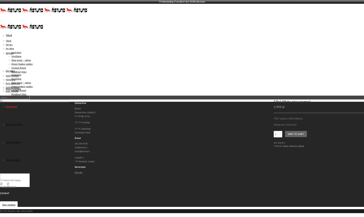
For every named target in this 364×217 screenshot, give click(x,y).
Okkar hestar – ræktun (21, 82)
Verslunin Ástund (18, 68)
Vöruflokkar (16, 79)
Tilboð (9, 35)
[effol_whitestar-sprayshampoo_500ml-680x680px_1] (34, 134)
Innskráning (16, 52)
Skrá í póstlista (8, 205)
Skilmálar (79, 172)
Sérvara (9, 44)
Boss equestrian (13, 83)
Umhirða (301, 146)
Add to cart (296, 134)
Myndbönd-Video (18, 94)
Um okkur (10, 71)
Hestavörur (10, 79)
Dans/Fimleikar (12, 76)
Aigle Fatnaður (12, 91)
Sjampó (285, 146)
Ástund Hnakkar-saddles (22, 86)
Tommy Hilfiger (12, 87)
